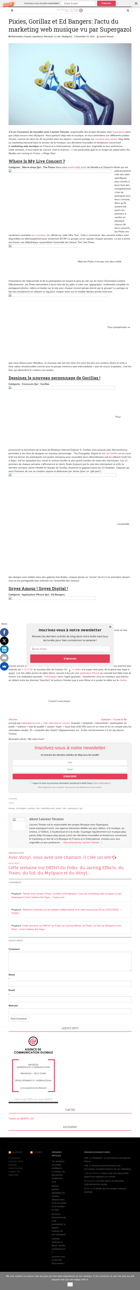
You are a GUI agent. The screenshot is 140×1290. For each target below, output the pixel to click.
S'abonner (70, 658)
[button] (70, 629)
